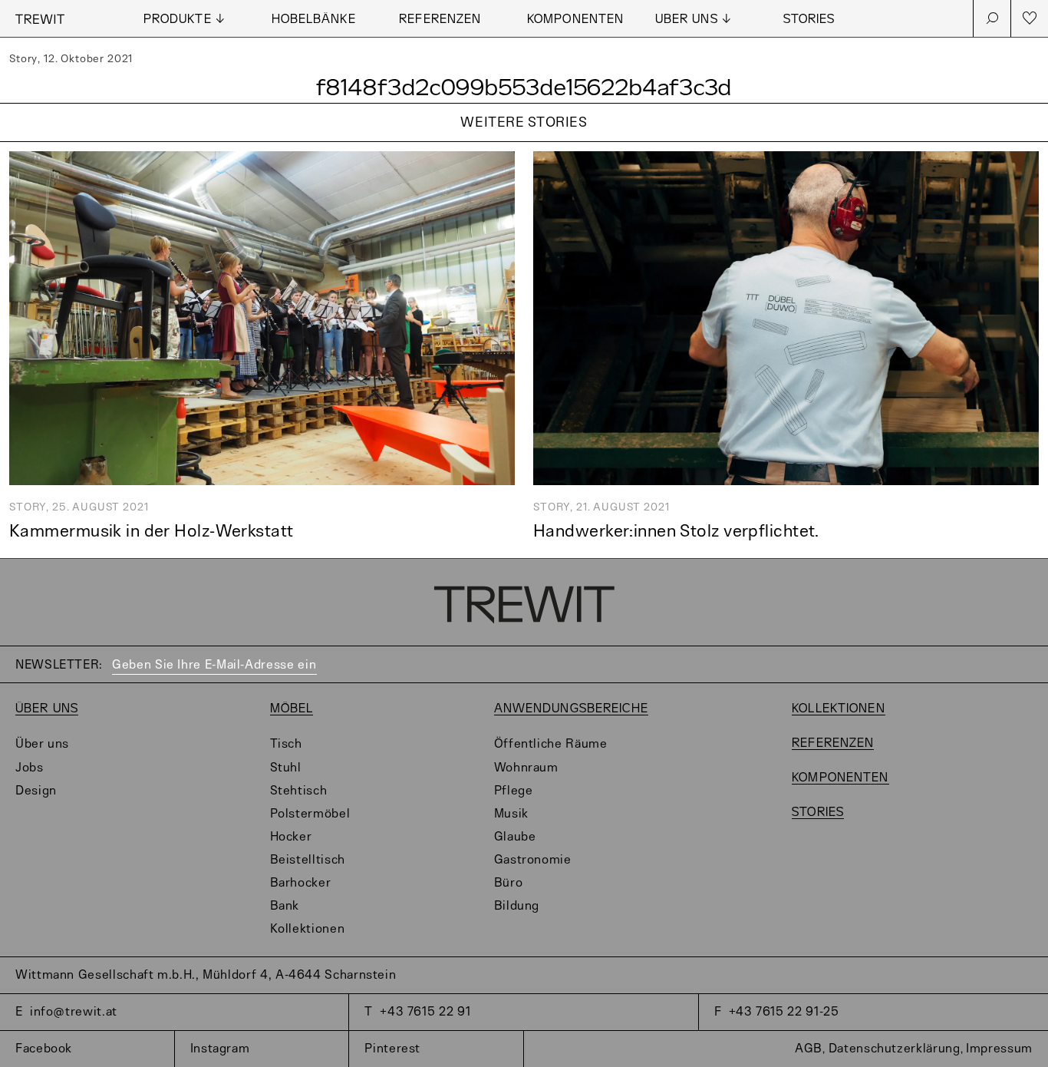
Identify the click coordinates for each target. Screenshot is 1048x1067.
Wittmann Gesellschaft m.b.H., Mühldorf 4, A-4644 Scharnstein (205, 975)
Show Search (992, 18)
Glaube (515, 837)
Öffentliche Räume (551, 744)
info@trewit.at (73, 1012)
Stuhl (286, 768)
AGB (808, 1048)
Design (36, 791)
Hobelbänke (314, 19)
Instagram (220, 1048)
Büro (508, 883)
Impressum (999, 1048)
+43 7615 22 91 (425, 1012)
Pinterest (392, 1048)
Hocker (291, 837)
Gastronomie (533, 860)
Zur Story (524, 142)
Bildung (516, 906)
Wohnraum (526, 768)
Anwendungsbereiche (571, 708)
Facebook (43, 1048)
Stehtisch (299, 791)
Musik (511, 814)
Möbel (292, 708)
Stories (809, 19)
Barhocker (300, 883)
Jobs (29, 768)
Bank (285, 906)
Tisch (286, 744)
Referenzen (440, 19)
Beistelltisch (307, 860)
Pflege (513, 791)
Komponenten (575, 19)
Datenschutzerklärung (895, 1048)
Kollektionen (307, 929)
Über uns (46, 708)
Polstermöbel (310, 814)
